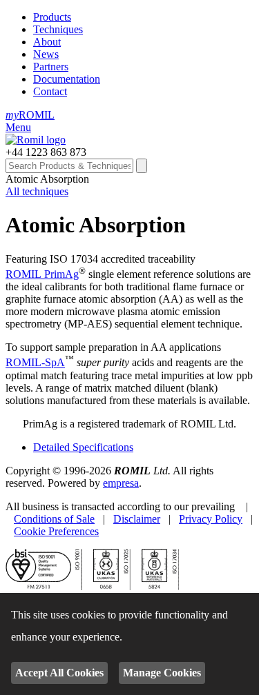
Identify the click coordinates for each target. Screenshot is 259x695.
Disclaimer (136, 519)
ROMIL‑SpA (35, 363)
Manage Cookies (162, 672)
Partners (50, 66)
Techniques (58, 29)
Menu (18, 127)
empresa (121, 483)
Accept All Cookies (59, 672)
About (47, 42)
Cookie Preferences (56, 531)
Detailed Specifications (83, 447)
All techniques (37, 191)
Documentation (66, 79)
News (46, 54)
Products (52, 17)
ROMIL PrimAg (42, 274)
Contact (50, 91)
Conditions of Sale (54, 519)
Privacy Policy (210, 519)
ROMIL (30, 115)
